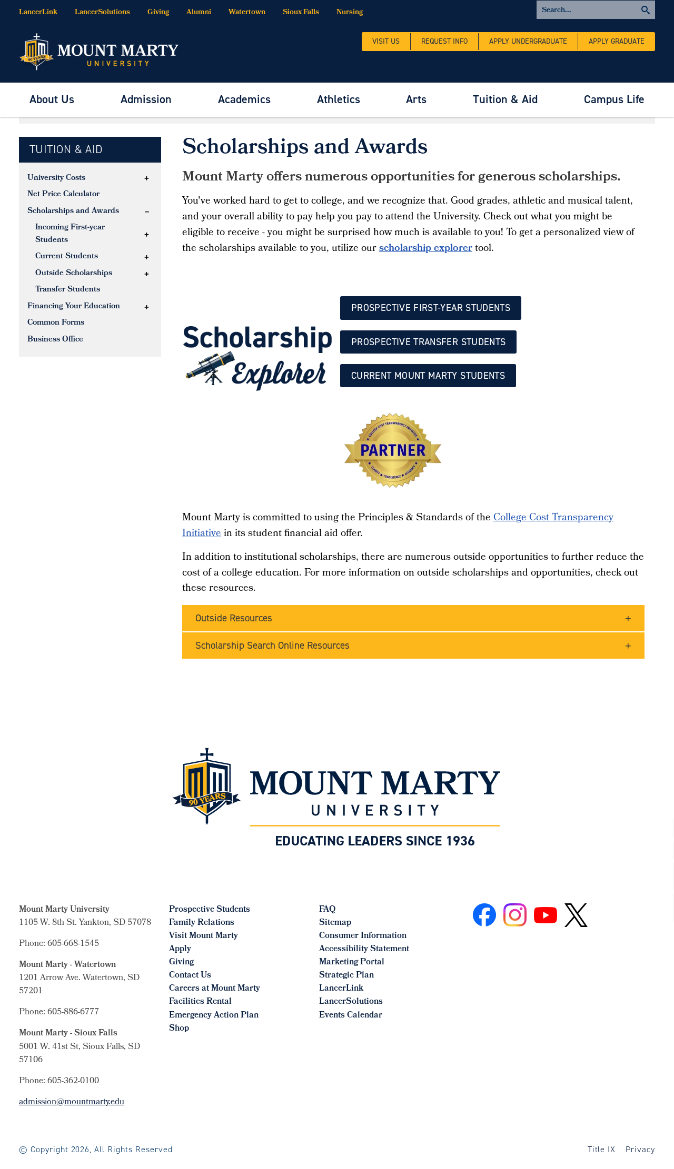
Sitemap (335, 923)
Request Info (444, 41)
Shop (179, 1029)
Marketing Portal (351, 962)
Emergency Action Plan (214, 1016)
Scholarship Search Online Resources (272, 645)
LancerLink (38, 13)
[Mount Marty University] (99, 51)
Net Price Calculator (63, 194)
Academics (244, 99)
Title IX (602, 1149)
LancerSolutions (102, 13)
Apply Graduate (617, 41)
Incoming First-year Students (70, 234)
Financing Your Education (73, 307)
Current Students (66, 257)
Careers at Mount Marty (214, 989)
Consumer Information (363, 936)
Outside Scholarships (73, 273)
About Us (51, 99)
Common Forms (55, 323)
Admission (146, 99)
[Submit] (596, 10)
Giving (158, 13)
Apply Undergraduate (528, 41)
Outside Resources (233, 617)
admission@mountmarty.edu (71, 1102)
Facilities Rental (200, 1002)
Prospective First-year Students (430, 307)
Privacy (640, 1149)
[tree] (90, 260)
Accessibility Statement (364, 949)
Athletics (338, 99)
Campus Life (614, 99)
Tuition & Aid (505, 99)
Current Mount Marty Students (428, 375)
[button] (147, 178)
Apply (180, 949)
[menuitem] (52, 100)
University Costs (56, 178)
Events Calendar (350, 1016)
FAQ (327, 910)
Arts (416, 99)
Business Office (55, 340)
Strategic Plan (346, 976)
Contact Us (190, 976)
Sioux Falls (301, 13)
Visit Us (386, 41)
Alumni (198, 13)
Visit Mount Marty (203, 936)
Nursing (349, 13)
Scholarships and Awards (73, 211)
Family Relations (201, 923)
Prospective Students (209, 910)
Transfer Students (67, 290)
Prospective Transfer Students (428, 342)
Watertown (247, 13)
